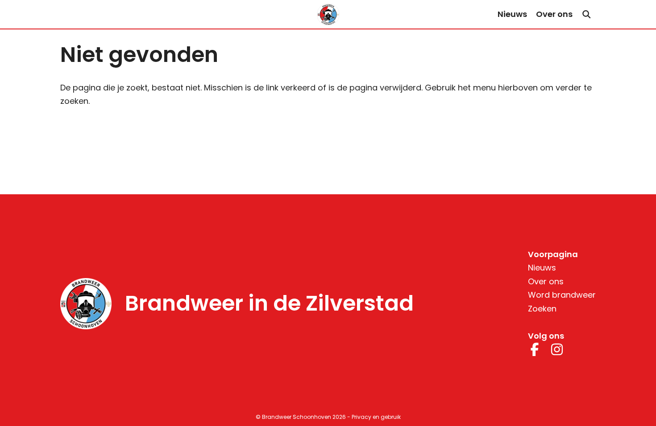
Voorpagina (553, 254)
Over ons (554, 14)
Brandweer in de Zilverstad (269, 303)
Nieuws (512, 14)
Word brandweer (562, 294)
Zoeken (542, 308)
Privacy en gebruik (376, 417)
